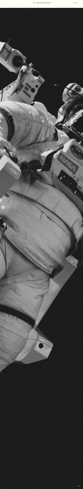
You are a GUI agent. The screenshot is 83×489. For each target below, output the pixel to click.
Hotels (10, 6)
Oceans (26, 6)
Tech (34, 6)
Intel (54, 6)
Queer (72, 6)
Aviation (15, 6)
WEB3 (68, 6)
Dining (45, 6)
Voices (49, 6)
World (20, 6)
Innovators (63, 6)
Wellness (39, 6)
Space (30, 6)
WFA (58, 6)
